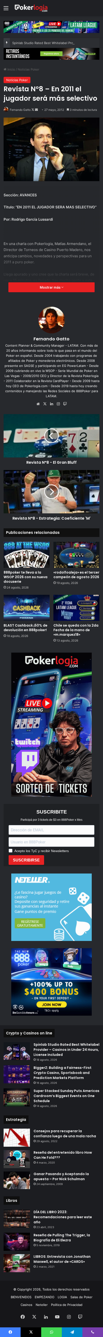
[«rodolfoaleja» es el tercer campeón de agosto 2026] (76, 555)
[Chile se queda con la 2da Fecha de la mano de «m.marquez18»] (76, 608)
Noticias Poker (28, 69)
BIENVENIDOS (21, 1297)
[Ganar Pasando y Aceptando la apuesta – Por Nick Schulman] (17, 1180)
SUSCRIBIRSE (26, 860)
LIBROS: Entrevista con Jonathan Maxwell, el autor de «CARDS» (62, 1259)
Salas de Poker (81, 1297)
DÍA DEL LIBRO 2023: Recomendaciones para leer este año (63, 1217)
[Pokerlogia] (31, 8)
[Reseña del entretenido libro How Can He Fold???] (17, 1159)
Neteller (42, 1305)
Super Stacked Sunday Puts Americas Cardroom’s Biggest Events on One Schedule (66, 1095)
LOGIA (62, 1297)
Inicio (10, 69)
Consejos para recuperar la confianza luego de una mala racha (65, 1133)
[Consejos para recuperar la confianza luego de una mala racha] (17, 1138)
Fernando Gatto (20, 110)
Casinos (26, 1305)
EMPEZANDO (44, 1297)
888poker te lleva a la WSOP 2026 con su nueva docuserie (25, 577)
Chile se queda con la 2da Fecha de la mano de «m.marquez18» (75, 630)
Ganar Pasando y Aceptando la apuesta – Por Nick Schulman (61, 1176)
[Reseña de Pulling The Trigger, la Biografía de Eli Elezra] (17, 1242)
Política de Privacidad (66, 1305)
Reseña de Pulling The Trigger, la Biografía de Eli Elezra (62, 1238)
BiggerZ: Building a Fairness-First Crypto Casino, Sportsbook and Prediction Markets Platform (63, 1072)
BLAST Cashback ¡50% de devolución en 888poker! (25, 627)
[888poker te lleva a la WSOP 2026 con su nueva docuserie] (27, 555)
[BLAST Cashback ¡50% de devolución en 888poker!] (27, 608)
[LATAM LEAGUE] (51, 53)
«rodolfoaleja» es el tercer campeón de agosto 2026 (76, 574)
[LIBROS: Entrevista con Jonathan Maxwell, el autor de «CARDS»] (17, 1263)
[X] (45, 404)
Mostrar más (50, 287)
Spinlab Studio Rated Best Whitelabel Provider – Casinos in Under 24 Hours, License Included (66, 1049)
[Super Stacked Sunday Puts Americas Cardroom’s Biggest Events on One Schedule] (17, 1097)
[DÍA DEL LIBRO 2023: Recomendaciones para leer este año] (17, 1219)
